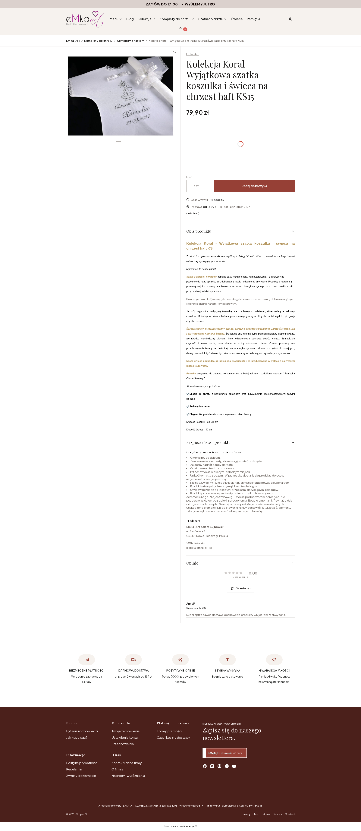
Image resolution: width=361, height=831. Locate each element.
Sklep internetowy (179, 826)
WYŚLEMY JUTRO (200, 4)
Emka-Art (73, 40)
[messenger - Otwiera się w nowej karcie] (226, 766)
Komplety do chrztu (98, 40)
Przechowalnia (122, 744)
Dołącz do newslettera (226, 753)
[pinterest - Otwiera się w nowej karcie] (219, 766)
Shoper (80, 814)
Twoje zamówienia (125, 731)
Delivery (277, 814)
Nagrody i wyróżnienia (128, 775)
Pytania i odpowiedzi (82, 731)
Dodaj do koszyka (254, 185)
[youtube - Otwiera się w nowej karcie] (234, 766)
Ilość (189, 177)
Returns (265, 814)
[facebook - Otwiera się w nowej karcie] (204, 766)
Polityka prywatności (82, 763)
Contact (290, 814)
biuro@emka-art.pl (232, 805)
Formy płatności (169, 731)
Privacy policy (250, 814)
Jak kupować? (76, 737)
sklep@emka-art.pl (199, 547)
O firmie (117, 769)
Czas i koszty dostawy (173, 737)
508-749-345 (195, 543)
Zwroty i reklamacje (81, 775)
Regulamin (74, 769)
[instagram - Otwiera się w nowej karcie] (212, 766)
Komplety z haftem (130, 40)
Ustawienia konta (124, 737)
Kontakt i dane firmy (126, 763)
